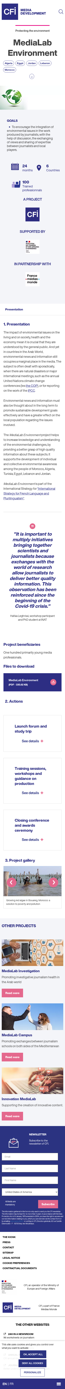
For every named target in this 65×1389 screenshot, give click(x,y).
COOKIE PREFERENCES (16, 1263)
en (5, 1384)
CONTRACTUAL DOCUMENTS (20, 1268)
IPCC (31, 390)
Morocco (10, 70)
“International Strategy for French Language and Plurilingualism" (29, 493)
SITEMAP (8, 1252)
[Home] (24, 11)
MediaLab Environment (23, 680)
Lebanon (45, 63)
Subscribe (48, 1204)
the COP (31, 385)
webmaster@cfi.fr (17, 1221)
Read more (12, 993)
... (32, 76)
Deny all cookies (32, 1363)
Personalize (32, 1372)
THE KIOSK (9, 1237)
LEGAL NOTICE (11, 1258)
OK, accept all (33, 1354)
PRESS (6, 1242)
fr (12, 1384)
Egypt (20, 63)
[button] (11, 883)
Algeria (8, 63)
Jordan (32, 63)
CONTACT (8, 1247)
